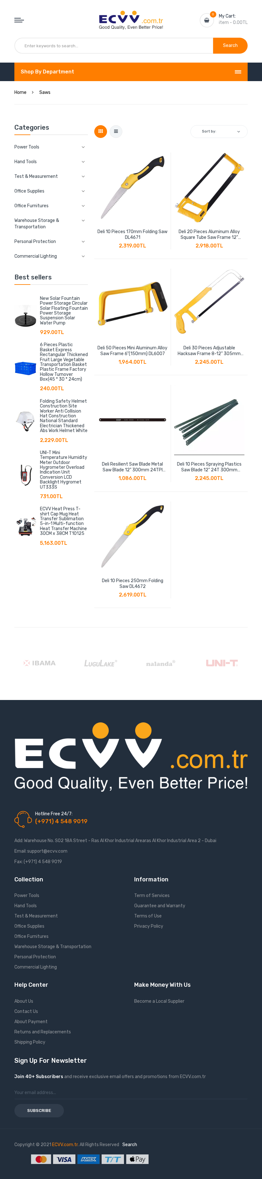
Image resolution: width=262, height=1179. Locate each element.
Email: (20, 851)
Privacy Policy (148, 926)
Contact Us (26, 1011)
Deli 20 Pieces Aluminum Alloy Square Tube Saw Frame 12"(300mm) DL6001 (209, 234)
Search (129, 1144)
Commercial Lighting (35, 967)
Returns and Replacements (42, 1032)
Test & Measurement (36, 916)
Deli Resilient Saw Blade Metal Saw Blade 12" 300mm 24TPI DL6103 (132, 467)
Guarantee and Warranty (159, 906)
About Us (23, 1001)
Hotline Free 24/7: (54, 814)
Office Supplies (29, 926)
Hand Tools (25, 906)
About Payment (31, 1021)
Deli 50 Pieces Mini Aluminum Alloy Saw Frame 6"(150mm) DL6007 (132, 350)
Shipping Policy (29, 1042)
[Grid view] (100, 131)
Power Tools (26, 895)
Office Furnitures (31, 936)
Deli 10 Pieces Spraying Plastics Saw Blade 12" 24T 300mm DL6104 (209, 467)
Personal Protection (35, 957)
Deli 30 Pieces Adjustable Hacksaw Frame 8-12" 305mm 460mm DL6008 (209, 351)
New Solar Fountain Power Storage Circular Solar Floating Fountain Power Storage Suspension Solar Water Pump (64, 311)
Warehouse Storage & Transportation (52, 946)
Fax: (18, 861)
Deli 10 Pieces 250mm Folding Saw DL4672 (132, 583)
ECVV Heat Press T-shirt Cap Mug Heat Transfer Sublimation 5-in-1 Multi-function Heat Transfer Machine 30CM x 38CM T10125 (63, 521)
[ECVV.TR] (131, 15)
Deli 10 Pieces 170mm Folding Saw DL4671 (132, 234)
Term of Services (152, 895)
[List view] (116, 131)
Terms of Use (148, 916)
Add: (18, 840)
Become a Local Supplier (159, 1001)
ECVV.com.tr (65, 1144)
